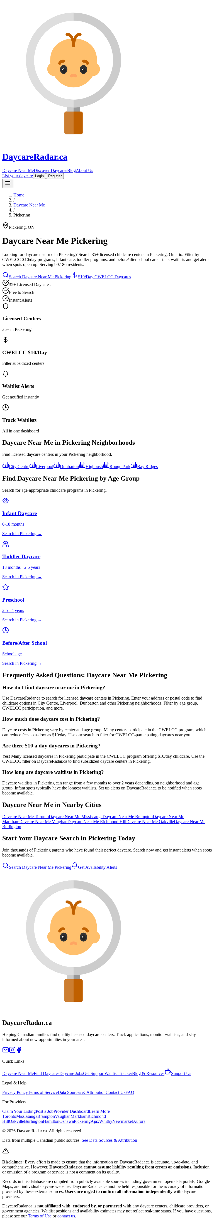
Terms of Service (43, 1092)
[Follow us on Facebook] (19, 1051)
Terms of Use (40, 1216)
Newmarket (122, 1121)
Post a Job (45, 1111)
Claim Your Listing (19, 1111)
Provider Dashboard (71, 1111)
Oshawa (66, 1121)
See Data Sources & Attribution (109, 1140)
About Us (84, 170)
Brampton (46, 1116)
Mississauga (26, 1116)
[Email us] (5, 1051)
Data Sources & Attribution (82, 1092)
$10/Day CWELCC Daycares (104, 276)
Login (39, 176)
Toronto (9, 1116)
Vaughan (62, 1116)
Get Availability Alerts (97, 867)
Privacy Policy (15, 1092)
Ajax (95, 1121)
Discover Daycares (50, 170)
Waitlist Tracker (118, 1073)
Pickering (82, 1121)
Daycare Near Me (18, 170)
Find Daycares (46, 1073)
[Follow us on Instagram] (12, 1051)
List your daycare (17, 175)
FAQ (129, 1092)
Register (55, 176)
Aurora (139, 1121)
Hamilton (51, 1121)
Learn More (99, 1111)
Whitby (105, 1121)
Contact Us (115, 1092)
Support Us (181, 1073)
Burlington (33, 1121)
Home (18, 195)
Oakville (16, 1121)
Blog (71, 170)
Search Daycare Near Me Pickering (40, 276)
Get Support (93, 1073)
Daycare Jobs (71, 1073)
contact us (66, 1216)
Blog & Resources (148, 1073)
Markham (78, 1116)
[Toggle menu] (7, 183)
